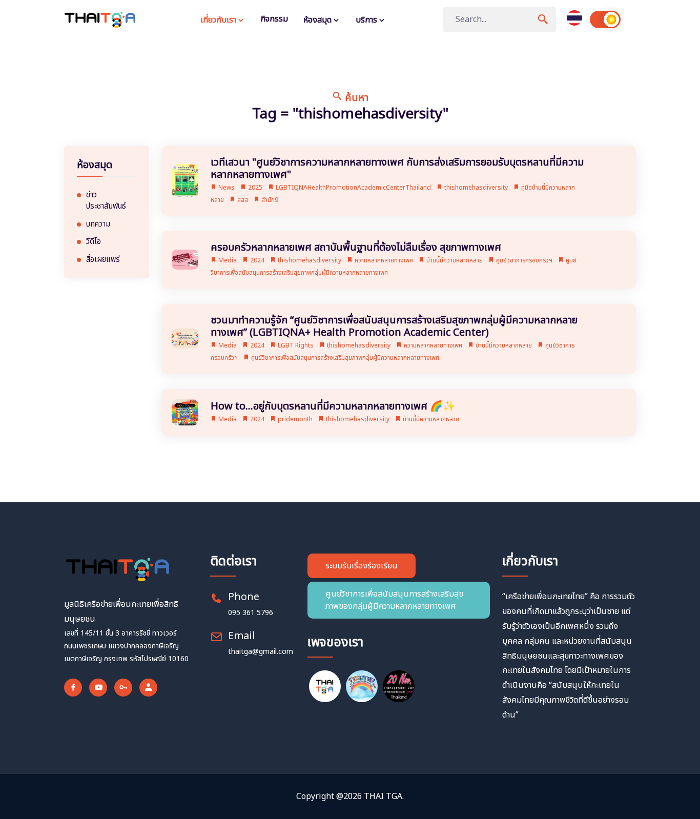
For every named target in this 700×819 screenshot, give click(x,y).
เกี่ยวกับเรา (219, 20)
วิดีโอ (93, 242)
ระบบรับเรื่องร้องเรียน (361, 566)
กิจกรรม (274, 19)
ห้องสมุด (318, 20)
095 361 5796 (250, 612)
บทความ (98, 224)
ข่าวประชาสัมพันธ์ (106, 201)
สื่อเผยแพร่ (103, 259)
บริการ (367, 20)
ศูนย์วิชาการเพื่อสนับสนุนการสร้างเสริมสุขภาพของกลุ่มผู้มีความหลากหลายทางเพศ (394, 600)
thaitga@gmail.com (260, 651)
